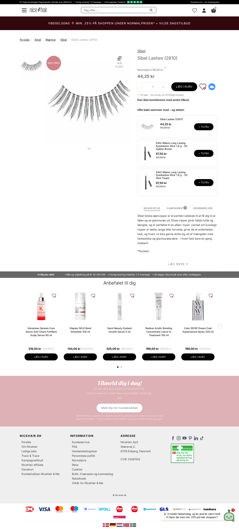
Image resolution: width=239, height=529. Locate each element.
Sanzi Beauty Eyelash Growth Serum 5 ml (119, 330)
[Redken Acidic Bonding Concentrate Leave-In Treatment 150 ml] (158, 306)
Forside (24, 39)
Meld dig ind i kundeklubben (119, 408)
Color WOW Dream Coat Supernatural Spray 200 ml (197, 330)
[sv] (133, 525)
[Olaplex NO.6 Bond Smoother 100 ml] (80, 306)
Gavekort (27, 469)
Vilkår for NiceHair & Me (87, 483)
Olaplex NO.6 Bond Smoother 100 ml (80, 330)
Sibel (37, 39)
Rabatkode (79, 478)
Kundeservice (197, 2)
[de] (113, 525)
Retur (75, 465)
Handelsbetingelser (84, 451)
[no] (126, 525)
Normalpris (79, 460)
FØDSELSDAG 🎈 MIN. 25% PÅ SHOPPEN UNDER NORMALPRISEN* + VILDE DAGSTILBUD (119, 23)
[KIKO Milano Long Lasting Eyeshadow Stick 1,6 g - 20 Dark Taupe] (147, 182)
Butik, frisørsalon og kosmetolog (92, 474)
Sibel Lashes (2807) (171, 119)
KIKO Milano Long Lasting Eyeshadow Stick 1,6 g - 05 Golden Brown (171, 145)
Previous (19, 326)
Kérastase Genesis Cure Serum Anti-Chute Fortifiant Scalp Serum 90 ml (41, 332)
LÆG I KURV (184, 86)
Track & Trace (30, 455)
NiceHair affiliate (32, 465)
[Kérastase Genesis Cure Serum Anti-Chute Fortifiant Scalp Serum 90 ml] (41, 306)
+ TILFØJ (203, 126)
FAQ (74, 446)
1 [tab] (118, 367)
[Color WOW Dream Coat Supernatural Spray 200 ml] (198, 306)
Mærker (50, 39)
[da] (106, 525)
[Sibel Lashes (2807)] (147, 126)
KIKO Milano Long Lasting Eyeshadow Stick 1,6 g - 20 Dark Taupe (171, 175)
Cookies (77, 469)
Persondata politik (83, 455)
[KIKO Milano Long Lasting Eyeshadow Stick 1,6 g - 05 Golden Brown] (147, 153)
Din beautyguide (212, 2)
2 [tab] (121, 367)
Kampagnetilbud (32, 460)
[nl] (120, 525)
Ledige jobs (29, 451)
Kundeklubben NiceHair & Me (40, 474)
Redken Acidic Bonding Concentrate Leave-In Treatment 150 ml (158, 332)
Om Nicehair (30, 446)
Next (219, 326)
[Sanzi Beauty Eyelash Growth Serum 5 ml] (119, 306)
